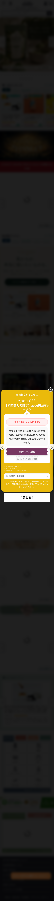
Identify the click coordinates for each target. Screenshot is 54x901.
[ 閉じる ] (27, 497)
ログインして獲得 (27, 451)
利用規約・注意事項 (16, 476)
